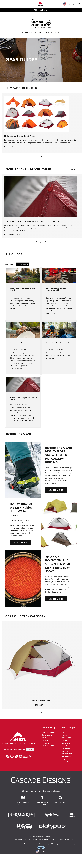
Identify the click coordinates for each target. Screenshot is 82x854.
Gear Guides (27, 32)
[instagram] (7, 756)
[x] (16, 756)
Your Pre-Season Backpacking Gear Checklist (22, 289)
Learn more (23, 805)
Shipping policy (57, 844)
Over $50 (42, 805)
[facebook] (12, 756)
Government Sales (47, 736)
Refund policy (44, 844)
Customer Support (65, 733)
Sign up (30, 749)
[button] (69, 4)
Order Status (67, 738)
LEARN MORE (55, 489)
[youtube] (20, 756)
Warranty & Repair (66, 744)
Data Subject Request (21, 839)
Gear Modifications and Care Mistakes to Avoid (56, 289)
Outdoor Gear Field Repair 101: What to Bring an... (58, 344)
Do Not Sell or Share (40, 839)
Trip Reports (40, 32)
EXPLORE (39, 705)
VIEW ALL (73, 169)
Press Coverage (48, 746)
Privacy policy (70, 839)
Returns (65, 740)
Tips (58, 32)
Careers (45, 740)
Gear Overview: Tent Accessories (21, 343)
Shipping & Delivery (66, 749)
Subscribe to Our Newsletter (16, 749)
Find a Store (66, 762)
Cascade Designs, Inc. (44, 836)
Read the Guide (11, 147)
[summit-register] (27, 756)
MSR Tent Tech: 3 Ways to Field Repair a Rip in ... (23, 399)
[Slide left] (36, 156)
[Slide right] (45, 156)
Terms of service (30, 844)
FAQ (63, 759)
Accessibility (70, 844)
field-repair (22, 264)
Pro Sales (45, 743)
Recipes (51, 32)
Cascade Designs (48, 732)
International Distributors (67, 755)
